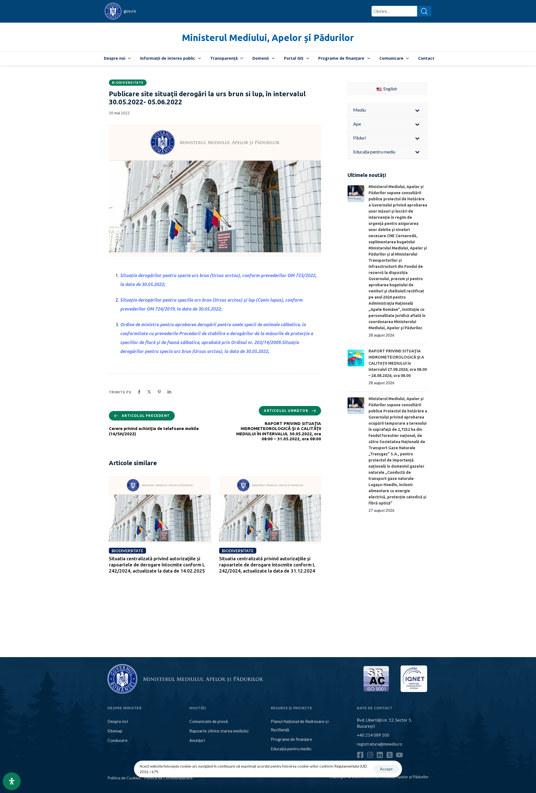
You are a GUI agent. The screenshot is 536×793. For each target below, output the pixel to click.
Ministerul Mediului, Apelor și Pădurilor (268, 37)
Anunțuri (197, 740)
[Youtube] (399, 754)
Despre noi (114, 58)
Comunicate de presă (208, 721)
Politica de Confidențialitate (168, 777)
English (389, 88)
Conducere (117, 740)
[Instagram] (370, 754)
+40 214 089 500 (373, 734)
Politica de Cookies (124, 777)
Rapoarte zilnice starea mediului (218, 730)
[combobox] (394, 11)
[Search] (424, 11)
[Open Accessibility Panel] (12, 781)
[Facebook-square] (360, 754)
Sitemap (114, 730)
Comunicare (391, 58)
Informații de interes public (167, 58)
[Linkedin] (379, 754)
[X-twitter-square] (389, 754)
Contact (426, 58)
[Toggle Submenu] (417, 110)
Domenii (260, 58)
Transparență (224, 58)
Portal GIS (293, 58)
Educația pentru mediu (291, 748)
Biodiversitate (127, 82)
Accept (386, 768)
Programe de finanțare (341, 58)
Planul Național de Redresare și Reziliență (300, 725)
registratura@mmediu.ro (379, 743)
